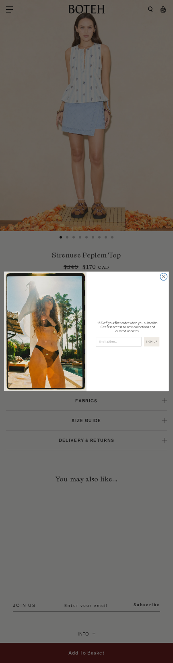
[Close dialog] (163, 276)
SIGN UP (151, 341)
